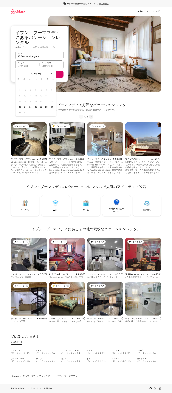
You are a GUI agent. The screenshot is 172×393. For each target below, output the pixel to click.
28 (46, 107)
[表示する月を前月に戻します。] (20, 73)
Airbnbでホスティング (148, 11)
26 (36, 107)
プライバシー (35, 388)
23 (20, 107)
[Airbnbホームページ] (18, 11)
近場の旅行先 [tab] (16, 342)
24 (25, 107)
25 (30, 107)
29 (52, 107)
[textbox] (27, 66)
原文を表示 (104, 3)
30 (20, 112)
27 (41, 107)
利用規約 (48, 388)
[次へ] (91, 117)
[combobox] (39, 56)
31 (25, 112)
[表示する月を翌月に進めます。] (51, 73)
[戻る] (81, 117)
